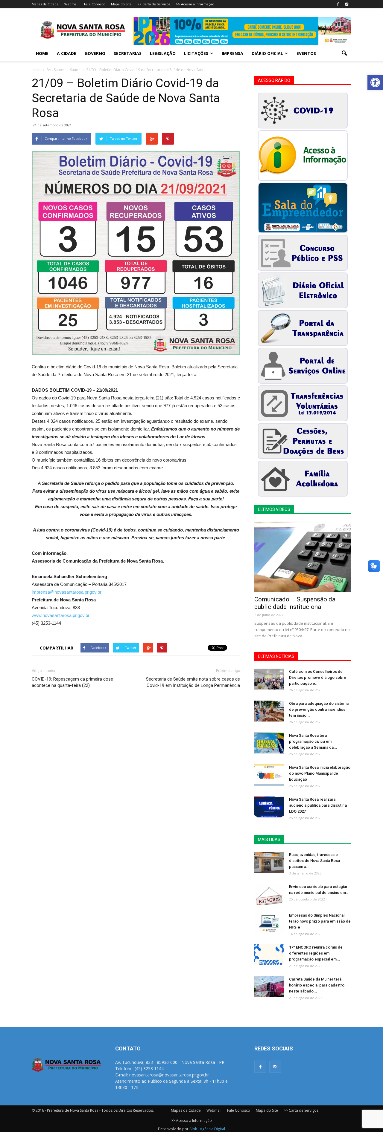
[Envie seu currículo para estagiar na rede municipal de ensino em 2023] (269, 894)
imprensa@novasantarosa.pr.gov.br (66, 592)
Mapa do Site (121, 4)
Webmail (71, 4)
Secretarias (128, 53)
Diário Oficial (267, 53)
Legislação (163, 53)
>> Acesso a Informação (195, 4)
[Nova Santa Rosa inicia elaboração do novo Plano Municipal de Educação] (269, 775)
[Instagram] (346, 4)
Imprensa (232, 53)
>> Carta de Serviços (153, 4)
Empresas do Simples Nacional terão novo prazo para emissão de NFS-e (320, 921)
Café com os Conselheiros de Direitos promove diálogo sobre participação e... (317, 677)
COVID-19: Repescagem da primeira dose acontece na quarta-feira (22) (72, 682)
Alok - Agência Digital (207, 1128)
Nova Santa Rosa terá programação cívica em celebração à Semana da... (313, 741)
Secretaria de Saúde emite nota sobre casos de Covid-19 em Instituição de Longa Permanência (193, 682)
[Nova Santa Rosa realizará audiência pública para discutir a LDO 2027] (269, 806)
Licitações (196, 53)
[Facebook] (337, 4)
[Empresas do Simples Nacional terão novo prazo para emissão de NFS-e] (269, 922)
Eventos (306, 53)
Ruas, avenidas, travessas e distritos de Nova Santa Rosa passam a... (314, 860)
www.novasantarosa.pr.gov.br (60, 615)
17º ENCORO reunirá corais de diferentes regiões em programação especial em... (316, 953)
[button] (375, 82)
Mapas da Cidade (45, 4)
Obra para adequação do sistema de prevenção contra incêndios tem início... (319, 709)
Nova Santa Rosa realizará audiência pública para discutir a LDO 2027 (318, 805)
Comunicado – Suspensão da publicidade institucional (294, 603)
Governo (95, 53)
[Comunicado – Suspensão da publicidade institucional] (302, 557)
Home (42, 53)
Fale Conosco (94, 4)
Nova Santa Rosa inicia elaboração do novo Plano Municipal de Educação (319, 773)
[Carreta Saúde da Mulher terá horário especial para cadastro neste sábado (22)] (269, 986)
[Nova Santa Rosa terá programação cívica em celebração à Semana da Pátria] (269, 743)
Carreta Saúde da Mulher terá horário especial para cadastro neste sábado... (316, 985)
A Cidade (66, 53)
